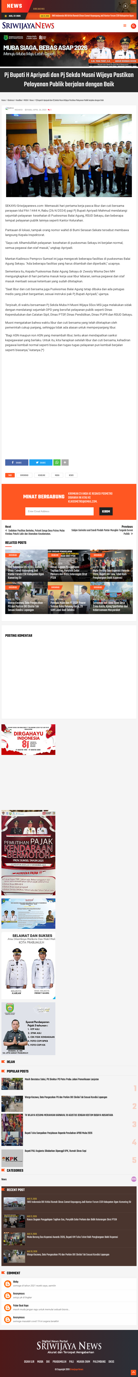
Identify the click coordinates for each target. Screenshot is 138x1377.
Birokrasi (24, 475)
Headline (41, 475)
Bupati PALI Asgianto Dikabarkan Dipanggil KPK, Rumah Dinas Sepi (55, 1151)
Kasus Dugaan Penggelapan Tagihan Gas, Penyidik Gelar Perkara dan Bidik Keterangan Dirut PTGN (68, 573)
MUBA (57, 475)
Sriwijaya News (76, 1370)
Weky (15, 1282)
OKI (48, 1362)
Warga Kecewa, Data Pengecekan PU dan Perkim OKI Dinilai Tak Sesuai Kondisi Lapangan (25, 606)
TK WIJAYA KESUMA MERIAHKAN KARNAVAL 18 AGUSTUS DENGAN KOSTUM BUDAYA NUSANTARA (69, 1115)
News (71, 475)
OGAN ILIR (29, 1362)
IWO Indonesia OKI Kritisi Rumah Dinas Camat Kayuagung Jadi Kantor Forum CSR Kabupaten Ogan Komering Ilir (90, 16)
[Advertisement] (69, 381)
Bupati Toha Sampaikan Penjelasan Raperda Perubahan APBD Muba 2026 (58, 1133)
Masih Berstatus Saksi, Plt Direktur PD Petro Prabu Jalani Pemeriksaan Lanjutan (62, 1079)
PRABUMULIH (59, 1362)
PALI (71, 1362)
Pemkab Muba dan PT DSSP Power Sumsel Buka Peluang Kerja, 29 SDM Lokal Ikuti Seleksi (68, 606)
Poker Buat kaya (20, 1305)
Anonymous (19, 1293)
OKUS (111, 1362)
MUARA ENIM (83, 1362)
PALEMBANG (99, 1362)
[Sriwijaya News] (69, 1354)
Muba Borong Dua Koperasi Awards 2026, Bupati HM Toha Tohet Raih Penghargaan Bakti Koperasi (111, 574)
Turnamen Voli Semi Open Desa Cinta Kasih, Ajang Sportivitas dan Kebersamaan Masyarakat (110, 606)
